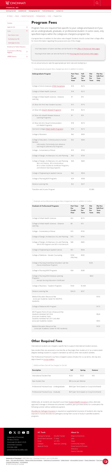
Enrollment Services (45, 438)
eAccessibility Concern (76, 460)
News (73, 441)
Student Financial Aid (27, 16)
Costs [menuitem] (9, 31)
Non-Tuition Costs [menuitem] (13, 35)
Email (40, 441)
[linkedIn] (28, 432)
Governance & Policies (79, 446)
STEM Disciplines (58, 86)
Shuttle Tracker (59, 436)
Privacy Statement (90, 460)
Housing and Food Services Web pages (84, 54)
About (17, 16)
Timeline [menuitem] (9, 23)
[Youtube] (23, 432)
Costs (49, 16)
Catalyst (40, 444)
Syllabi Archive (65, 460)
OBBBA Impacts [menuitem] (12, 56)
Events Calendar (77, 451)
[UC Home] (15, 3)
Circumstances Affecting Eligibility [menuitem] (14, 51)
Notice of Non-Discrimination (33, 460)
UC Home (10, 16)
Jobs (72, 438)
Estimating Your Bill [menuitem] (13, 39)
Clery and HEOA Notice (17, 460)
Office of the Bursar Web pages (88, 49)
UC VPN (57, 441)
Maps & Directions (77, 436)
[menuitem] (11, 11)
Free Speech (100, 460)
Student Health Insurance (78, 402)
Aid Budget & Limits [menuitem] (14, 43)
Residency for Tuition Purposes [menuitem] (16, 47)
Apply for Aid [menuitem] (11, 27)
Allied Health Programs (54, 129)
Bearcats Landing (60, 444)
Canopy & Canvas (44, 436)
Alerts (7, 460)
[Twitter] (14, 432)
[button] (105, 461)
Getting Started (40, 16)
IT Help (56, 438)
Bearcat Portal (43, 446)
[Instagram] (19, 432)
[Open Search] (97, 3)
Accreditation (24, 462)
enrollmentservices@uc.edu (17, 450)
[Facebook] (10, 432)
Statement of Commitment (51, 460)
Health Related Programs (51, 110)
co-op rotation (49, 359)
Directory (74, 449)
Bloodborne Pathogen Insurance (43, 411)
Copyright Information (12, 462)
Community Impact (78, 444)
